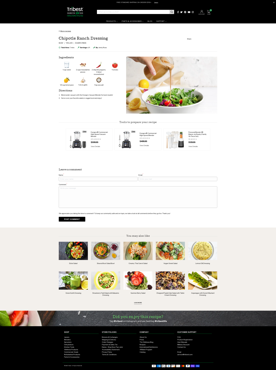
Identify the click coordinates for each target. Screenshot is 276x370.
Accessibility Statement (111, 350)
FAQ (179, 337)
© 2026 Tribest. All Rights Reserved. (73, 365)
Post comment (72, 219)
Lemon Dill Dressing (202, 263)
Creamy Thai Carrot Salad (138, 263)
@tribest (118, 321)
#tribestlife (161, 321)
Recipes (143, 345)
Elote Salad (73, 263)
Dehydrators (68, 345)
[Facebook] (178, 12)
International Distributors (149, 347)
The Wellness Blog (146, 342)
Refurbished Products (72, 354)
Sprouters (67, 342)
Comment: (63, 184)
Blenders (67, 340)
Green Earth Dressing (73, 293)
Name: (61, 175)
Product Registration (185, 340)
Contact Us (181, 347)
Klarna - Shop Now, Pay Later (112, 347)
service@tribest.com (185, 354)
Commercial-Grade (71, 352)
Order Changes (107, 342)
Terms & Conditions (109, 354)
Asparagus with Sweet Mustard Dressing (202, 294)
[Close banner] (274, 3)
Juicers (66, 337)
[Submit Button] (171, 12)
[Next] (213, 139)
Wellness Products (71, 350)
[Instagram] (193, 12)
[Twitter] (181, 12)
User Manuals (182, 342)
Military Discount (183, 345)
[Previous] (63, 139)
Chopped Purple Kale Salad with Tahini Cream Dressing (170, 294)
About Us (143, 337)
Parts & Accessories (71, 357)
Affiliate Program (146, 350)
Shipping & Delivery (109, 340)
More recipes (65, 31)
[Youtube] (189, 12)
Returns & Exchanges (110, 337)
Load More (138, 302)
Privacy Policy (107, 352)
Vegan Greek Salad (170, 263)
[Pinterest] (185, 12)
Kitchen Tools (69, 347)
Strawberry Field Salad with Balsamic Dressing (105, 294)
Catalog (142, 352)
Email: (140, 175)
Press (142, 340)
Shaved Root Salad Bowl (105, 263)
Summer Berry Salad (138, 293)
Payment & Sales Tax (110, 345)
